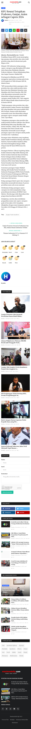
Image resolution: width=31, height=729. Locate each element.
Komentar (5, 455)
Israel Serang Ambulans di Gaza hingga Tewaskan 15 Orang (19, 562)
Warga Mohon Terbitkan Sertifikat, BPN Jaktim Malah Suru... (20, 600)
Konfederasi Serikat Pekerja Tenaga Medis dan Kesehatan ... (20, 523)
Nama (3, 459)
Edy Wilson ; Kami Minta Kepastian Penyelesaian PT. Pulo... (19, 534)
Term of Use (5, 719)
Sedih (10, 263)
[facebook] (2, 708)
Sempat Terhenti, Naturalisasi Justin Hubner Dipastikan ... (20, 552)
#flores (19, 649)
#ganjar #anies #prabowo (12, 214)
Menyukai (4, 252)
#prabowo (12, 649)
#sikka (14, 652)
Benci (10, 252)
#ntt (3, 645)
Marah (4, 263)
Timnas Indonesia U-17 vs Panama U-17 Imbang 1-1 (15, 234)
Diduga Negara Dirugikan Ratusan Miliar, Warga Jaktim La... (20, 610)
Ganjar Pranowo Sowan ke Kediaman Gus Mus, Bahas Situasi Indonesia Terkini (15, 226)
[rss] (18, 708)
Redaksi (3, 450)
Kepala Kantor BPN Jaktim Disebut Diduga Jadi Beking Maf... (19, 619)
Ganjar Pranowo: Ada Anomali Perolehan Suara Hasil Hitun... (11, 315)
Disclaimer (15, 722)
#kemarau (5, 655)
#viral (8, 652)
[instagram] (10, 708)
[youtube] (14, 708)
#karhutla (4, 649)
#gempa (21, 645)
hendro (6, 20)
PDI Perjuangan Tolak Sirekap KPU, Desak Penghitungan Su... (13, 394)
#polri (19, 652)
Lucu (22, 252)
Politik (3, 8)
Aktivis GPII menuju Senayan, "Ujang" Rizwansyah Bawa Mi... (20, 543)
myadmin (4, 594)
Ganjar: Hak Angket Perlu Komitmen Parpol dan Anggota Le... (14, 368)
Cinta (16, 252)
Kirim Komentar (7, 492)
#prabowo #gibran (12, 645)
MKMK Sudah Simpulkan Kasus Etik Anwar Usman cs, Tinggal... (19, 628)
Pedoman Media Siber (22, 719)
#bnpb (25, 652)
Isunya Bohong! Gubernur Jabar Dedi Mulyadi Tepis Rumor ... (14, 447)
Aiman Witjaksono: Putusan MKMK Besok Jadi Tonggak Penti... (13, 341)
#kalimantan (13, 655)
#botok (21, 655)
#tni (3, 652)
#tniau (25, 649)
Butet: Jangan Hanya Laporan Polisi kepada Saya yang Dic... (13, 421)
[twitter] (6, 708)
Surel (2, 466)
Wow (16, 263)
